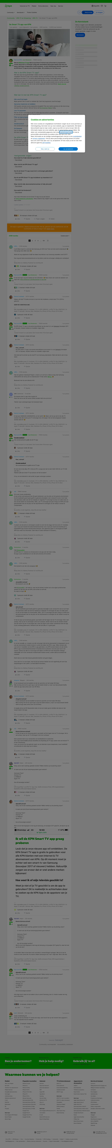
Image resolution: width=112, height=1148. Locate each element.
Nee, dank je (45, 149)
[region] (56, 134)
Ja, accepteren (68, 149)
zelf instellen (46, 143)
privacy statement (39, 138)
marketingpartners (66, 132)
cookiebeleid (77, 136)
